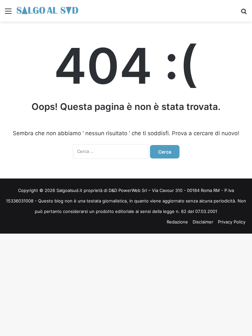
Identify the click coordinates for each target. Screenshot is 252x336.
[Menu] (8, 13)
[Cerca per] (244, 13)
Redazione (177, 221)
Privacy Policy (231, 221)
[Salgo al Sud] (47, 11)
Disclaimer (203, 221)
